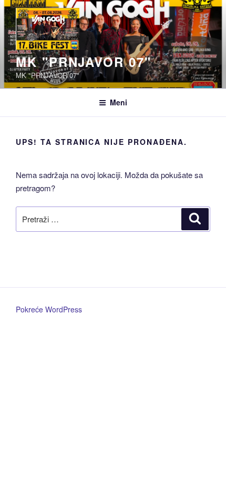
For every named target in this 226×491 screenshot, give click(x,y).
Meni (118, 102)
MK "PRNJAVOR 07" (83, 62)
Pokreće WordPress (49, 309)
